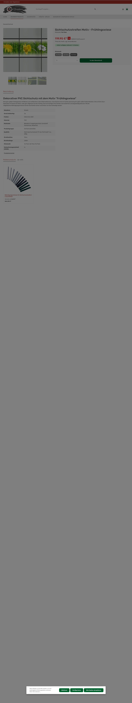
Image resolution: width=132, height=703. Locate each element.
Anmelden (6, 2)
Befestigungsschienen (17, 105)
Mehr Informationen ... (35, 691)
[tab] (8, 91)
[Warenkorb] (127, 9)
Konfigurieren (76, 690)
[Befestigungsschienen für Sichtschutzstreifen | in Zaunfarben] (18, 179)
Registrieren (16, 2)
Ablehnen (64, 690)
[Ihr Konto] (123, 9)
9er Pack (73, 54)
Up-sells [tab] (20, 160)
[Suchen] (95, 9)
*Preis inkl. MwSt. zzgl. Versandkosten (65, 41)
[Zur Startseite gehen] (15, 9)
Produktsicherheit (9, 153)
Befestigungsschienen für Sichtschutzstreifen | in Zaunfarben (18, 195)
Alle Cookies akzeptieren (93, 690)
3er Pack (66, 54)
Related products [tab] (9, 160)
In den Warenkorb (96, 60)
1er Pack (58, 54)
